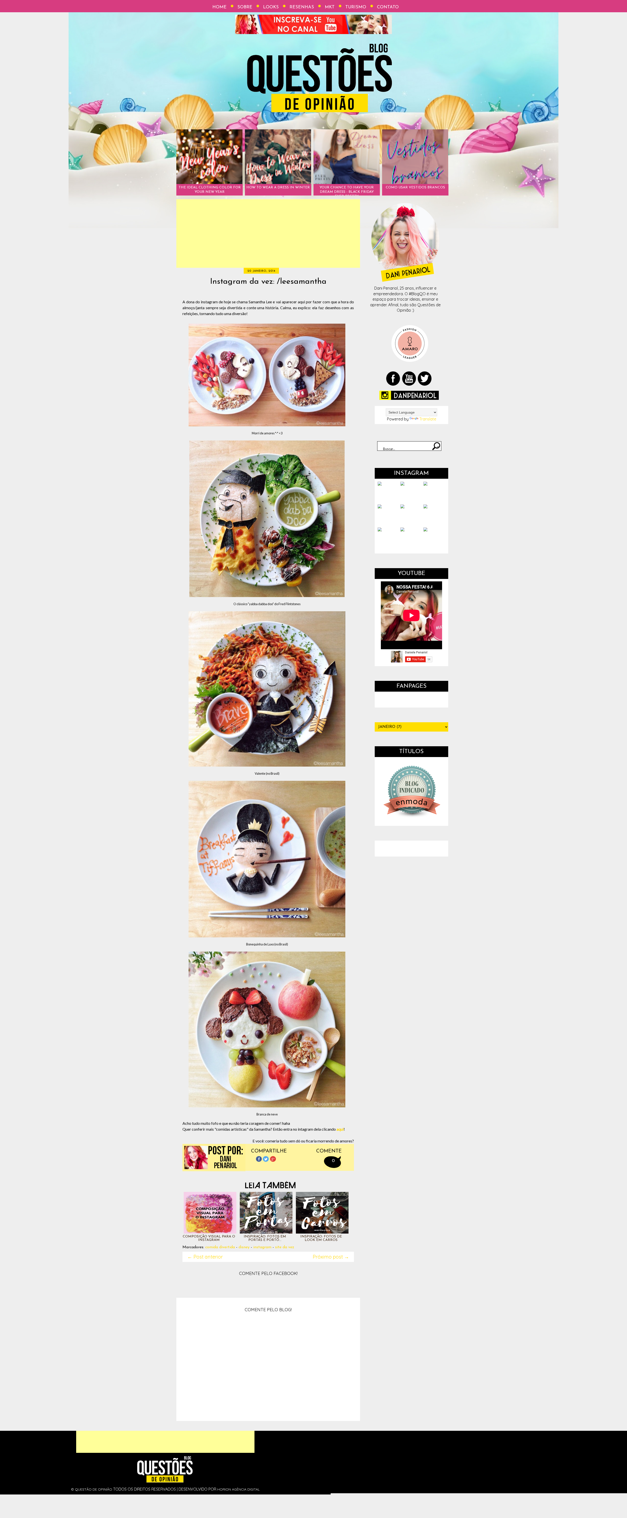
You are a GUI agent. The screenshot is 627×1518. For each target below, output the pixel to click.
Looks (271, 7)
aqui (340, 1129)
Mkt (330, 7)
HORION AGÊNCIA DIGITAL (238, 1489)
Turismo (355, 7)
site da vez (284, 1247)
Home (219, 7)
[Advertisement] (268, 233)
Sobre (244, 7)
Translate (427, 418)
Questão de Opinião (93, 1489)
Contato (388, 7)
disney (244, 1247)
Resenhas (301, 7)
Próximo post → (331, 1257)
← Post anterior (205, 1257)
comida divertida (220, 1247)
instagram (262, 1247)
